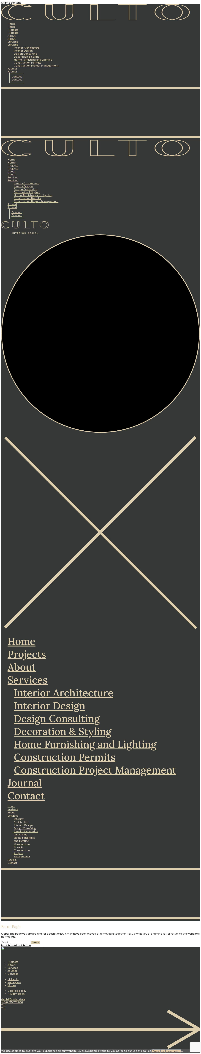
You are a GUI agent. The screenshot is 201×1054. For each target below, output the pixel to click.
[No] (182, 1051)
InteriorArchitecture (21, 820)
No (163, 1051)
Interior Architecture (63, 692)
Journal (25, 782)
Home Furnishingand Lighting (24, 839)
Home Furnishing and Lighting (85, 744)
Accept (156, 1051)
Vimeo (12, 985)
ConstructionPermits (22, 845)
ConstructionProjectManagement (22, 853)
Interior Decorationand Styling (26, 833)
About (22, 667)
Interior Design (49, 705)
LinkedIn (13, 979)
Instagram (14, 982)
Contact (26, 795)
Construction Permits (64, 757)
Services (28, 679)
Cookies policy (17, 990)
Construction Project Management (95, 770)
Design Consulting (57, 718)
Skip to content (11, 2)
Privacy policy (16, 993)
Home (21, 641)
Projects (27, 654)
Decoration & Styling (62, 731)
